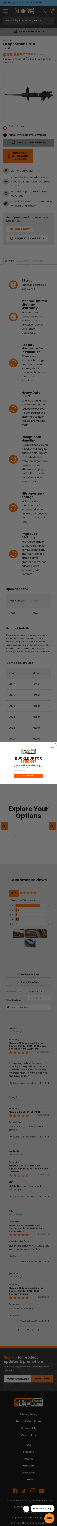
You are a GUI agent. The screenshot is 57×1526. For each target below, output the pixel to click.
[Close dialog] (53, 745)
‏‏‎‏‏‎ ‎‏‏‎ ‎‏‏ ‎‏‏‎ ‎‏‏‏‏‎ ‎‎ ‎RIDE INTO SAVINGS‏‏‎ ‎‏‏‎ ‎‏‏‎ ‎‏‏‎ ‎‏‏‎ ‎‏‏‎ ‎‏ (28, 776)
